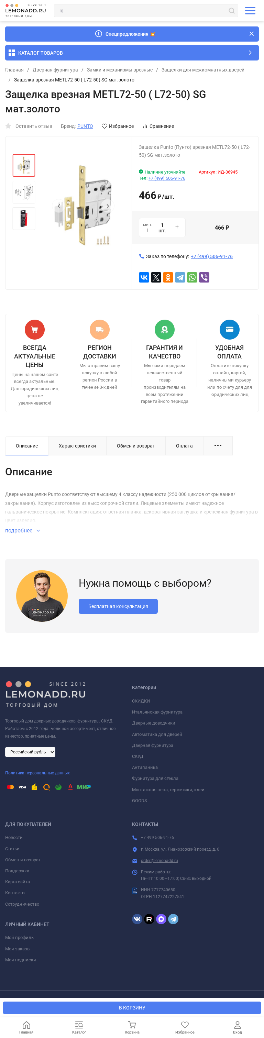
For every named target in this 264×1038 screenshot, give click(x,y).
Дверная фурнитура (55, 69)
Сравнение (162, 126)
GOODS (139, 800)
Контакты (15, 892)
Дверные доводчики (153, 723)
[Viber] (204, 277)
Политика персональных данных (37, 773)
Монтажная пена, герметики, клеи (168, 789)
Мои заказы (18, 948)
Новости (14, 837)
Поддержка (17, 870)
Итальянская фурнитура (157, 712)
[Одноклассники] (168, 277)
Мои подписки (20, 959)
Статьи (12, 848)
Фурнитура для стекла (155, 778)
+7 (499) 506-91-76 (166, 178)
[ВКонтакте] (144, 277)
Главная (14, 69)
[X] (156, 277)
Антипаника (145, 767)
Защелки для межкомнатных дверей (203, 69)
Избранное (121, 126)
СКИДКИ (141, 701)
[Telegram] (180, 277)
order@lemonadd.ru (159, 860)
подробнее (19, 530)
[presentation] (59, 206)
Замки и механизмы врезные (120, 69)
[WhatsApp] (192, 277)
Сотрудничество (22, 904)
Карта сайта (17, 881)
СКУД (137, 756)
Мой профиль (19, 937)
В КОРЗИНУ (132, 1008)
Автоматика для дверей (157, 734)
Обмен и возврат (23, 859)
